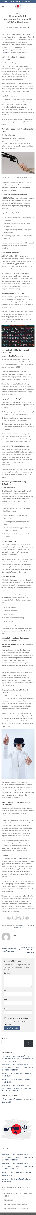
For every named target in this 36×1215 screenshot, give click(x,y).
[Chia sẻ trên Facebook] (12, 918)
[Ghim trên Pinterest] (23, 918)
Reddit (20, 858)
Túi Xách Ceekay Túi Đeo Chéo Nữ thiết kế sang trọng (26, 949)
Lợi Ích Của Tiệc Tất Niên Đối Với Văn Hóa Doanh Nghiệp (16, 1174)
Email (6, 999)
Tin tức (18, 13)
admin (27, 27)
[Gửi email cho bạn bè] (20, 918)
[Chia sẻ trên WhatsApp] (9, 918)
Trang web (7, 1009)
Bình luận (7, 973)
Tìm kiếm (4, 1038)
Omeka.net (9, 52)
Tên (5, 990)
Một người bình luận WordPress (13, 1099)
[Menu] (3, 6)
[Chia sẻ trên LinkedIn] (27, 918)
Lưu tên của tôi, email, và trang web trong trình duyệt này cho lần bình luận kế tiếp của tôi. (17, 1021)
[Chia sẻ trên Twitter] (16, 918)
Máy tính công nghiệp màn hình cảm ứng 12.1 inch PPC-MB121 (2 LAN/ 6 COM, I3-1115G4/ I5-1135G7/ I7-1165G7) (18, 1058)
